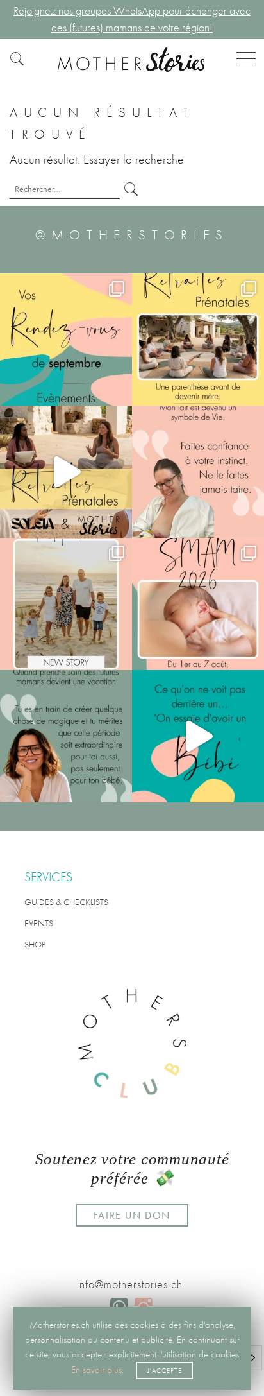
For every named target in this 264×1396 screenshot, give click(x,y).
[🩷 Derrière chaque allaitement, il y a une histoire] (198, 604)
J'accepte (164, 1370)
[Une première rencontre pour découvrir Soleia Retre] (198, 339)
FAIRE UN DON (132, 1215)
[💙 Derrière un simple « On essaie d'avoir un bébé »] (198, 736)
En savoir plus (96, 1369)
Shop (34, 944)
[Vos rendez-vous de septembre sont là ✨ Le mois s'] (66, 339)
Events (38, 923)
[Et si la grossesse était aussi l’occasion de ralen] (66, 472)
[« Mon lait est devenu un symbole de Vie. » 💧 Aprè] (66, 604)
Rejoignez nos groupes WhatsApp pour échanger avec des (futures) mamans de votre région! (132, 19)
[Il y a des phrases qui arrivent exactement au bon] (66, 736)
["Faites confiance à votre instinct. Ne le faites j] (198, 472)
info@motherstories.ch (130, 1284)
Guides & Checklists (66, 902)
